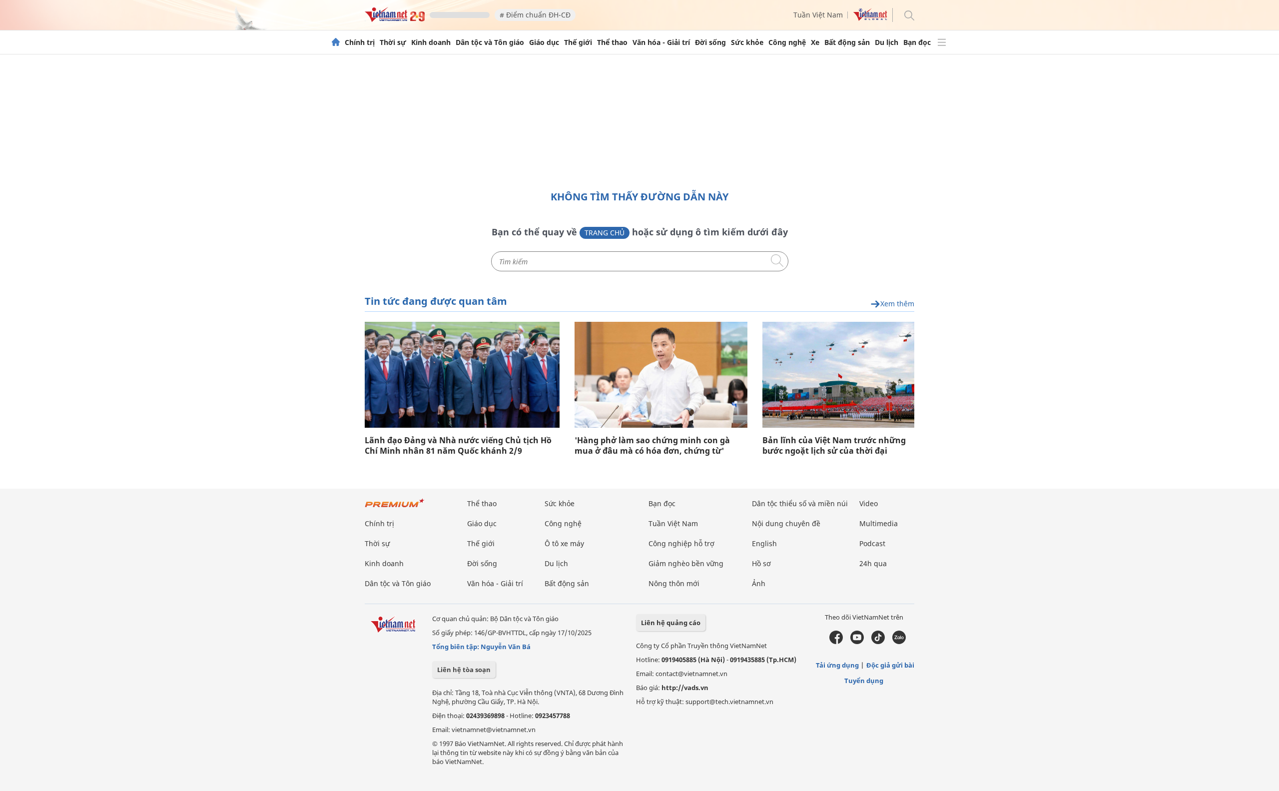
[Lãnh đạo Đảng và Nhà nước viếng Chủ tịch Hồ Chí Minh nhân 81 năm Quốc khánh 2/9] (462, 375)
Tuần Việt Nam (818, 14)
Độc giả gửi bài (890, 665)
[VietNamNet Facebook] (836, 641)
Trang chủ (605, 232)
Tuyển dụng (863, 680)
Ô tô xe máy (564, 543)
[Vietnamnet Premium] (395, 508)
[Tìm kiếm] (908, 14)
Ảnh (758, 583)
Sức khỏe (747, 42)
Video (868, 503)
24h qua (873, 563)
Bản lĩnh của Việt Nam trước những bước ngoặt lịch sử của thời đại (834, 445)
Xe (815, 42)
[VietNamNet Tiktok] (878, 641)
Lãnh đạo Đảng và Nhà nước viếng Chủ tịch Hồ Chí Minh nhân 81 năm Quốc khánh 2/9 (458, 445)
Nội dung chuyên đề (786, 523)
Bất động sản (847, 42)
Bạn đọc (917, 42)
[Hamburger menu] (942, 42)
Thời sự (393, 42)
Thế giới (578, 42)
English (764, 543)
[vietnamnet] (395, 19)
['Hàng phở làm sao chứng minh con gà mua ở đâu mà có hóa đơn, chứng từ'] (661, 375)
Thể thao (612, 42)
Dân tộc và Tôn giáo (490, 42)
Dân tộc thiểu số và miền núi (800, 503)
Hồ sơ (761, 563)
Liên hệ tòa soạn (464, 669)
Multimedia (878, 523)
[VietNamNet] (336, 42)
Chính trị (360, 42)
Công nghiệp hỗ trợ (681, 543)
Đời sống (710, 42)
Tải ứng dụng (837, 665)
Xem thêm (897, 304)
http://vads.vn (684, 687)
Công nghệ (787, 42)
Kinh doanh (431, 42)
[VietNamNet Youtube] (857, 641)
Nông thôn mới (673, 583)
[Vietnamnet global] (870, 18)
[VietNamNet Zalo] (899, 641)
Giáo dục (544, 42)
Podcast (872, 543)
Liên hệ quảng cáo (670, 622)
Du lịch (886, 42)
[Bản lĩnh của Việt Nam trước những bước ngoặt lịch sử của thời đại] (838, 375)
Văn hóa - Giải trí (661, 42)
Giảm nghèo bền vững (685, 563)
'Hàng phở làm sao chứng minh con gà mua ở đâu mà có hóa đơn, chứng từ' (652, 445)
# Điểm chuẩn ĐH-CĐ (535, 14)
